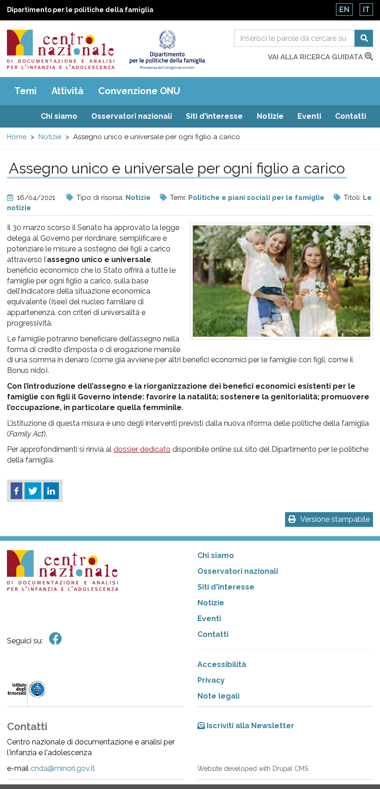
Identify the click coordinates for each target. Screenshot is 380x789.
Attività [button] (67, 90)
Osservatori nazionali (131, 116)
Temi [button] (25, 90)
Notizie (270, 116)
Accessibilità (221, 664)
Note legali (218, 696)
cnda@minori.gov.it (63, 768)
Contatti (350, 116)
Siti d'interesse (214, 116)
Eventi (309, 116)
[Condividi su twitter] (33, 490)
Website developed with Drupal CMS (252, 768)
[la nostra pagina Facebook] (55, 639)
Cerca (364, 38)
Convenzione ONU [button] (139, 90)
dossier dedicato (142, 449)
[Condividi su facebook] (16, 490)
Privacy (211, 680)
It (366, 9)
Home (16, 137)
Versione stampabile (335, 519)
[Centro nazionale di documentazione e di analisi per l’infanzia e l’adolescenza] (60, 49)
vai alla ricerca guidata (316, 57)
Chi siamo (59, 116)
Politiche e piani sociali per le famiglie (256, 197)
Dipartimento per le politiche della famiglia (80, 9)
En (344, 9)
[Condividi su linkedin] (51, 490)
